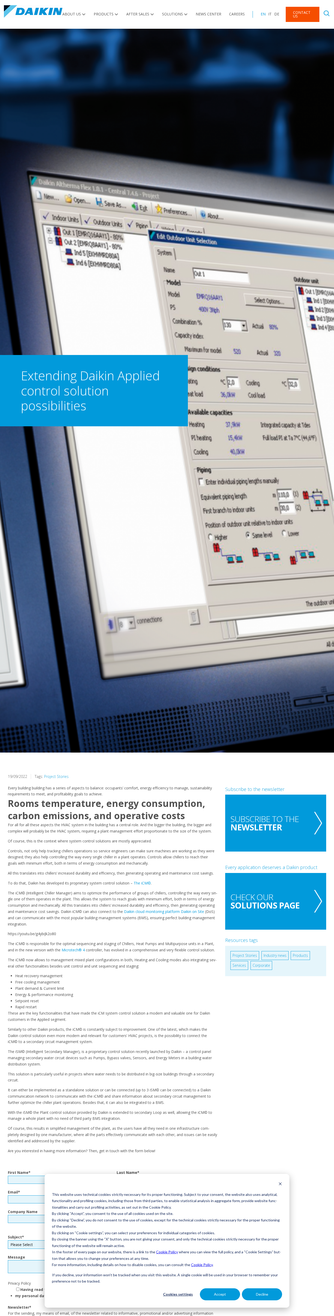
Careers (237, 13)
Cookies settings (178, 1294)
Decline (262, 1294)
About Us (71, 13)
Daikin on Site (192, 911)
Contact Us (302, 14)
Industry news (275, 955)
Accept (220, 1294)
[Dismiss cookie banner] (280, 1184)
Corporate (261, 965)
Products (104, 13)
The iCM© (142, 883)
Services (239, 965)
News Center (208, 13)
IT (270, 13)
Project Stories (56, 776)
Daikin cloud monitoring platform (152, 911)
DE (276, 13)
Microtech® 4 (74, 949)
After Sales (137, 13)
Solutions (172, 13)
